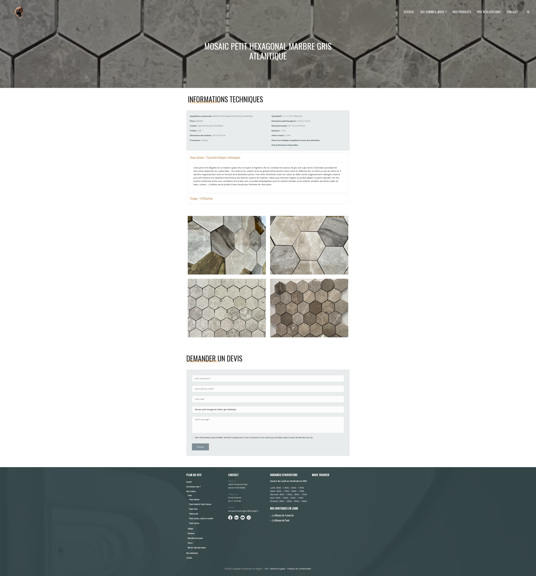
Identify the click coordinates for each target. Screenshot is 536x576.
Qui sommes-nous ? (433, 11)
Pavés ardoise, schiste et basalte (201, 518)
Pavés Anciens (194, 499)
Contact (512, 11)
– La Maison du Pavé (279, 520)
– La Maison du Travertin (282, 515)
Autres (190, 542)
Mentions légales (277, 568)
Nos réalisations (489, 11)
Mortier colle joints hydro (197, 547)
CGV (266, 568)
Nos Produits (462, 11)
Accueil (409, 11)
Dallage (190, 528)
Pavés (190, 495)
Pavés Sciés (193, 508)
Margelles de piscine (195, 538)
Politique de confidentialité (299, 568)
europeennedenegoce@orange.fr (243, 511)
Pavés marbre (194, 523)
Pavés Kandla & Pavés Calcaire (200, 504)
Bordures (191, 533)
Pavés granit (193, 513)
